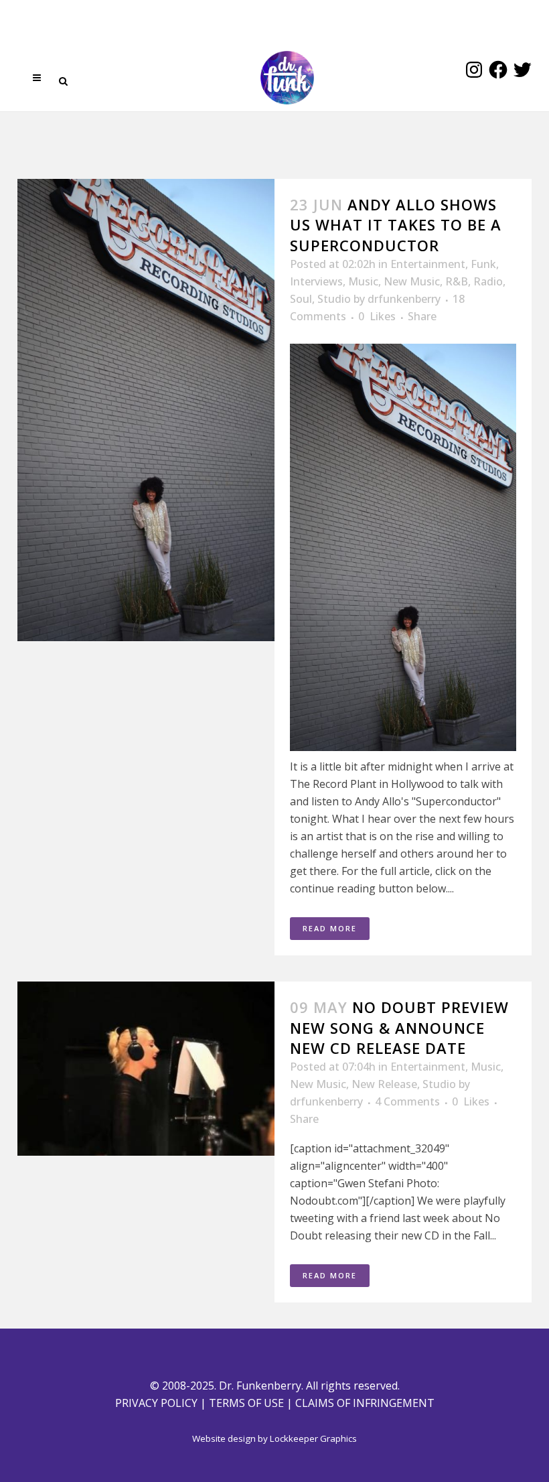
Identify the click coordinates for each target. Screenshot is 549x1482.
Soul (301, 298)
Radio (488, 281)
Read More (330, 928)
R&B (456, 281)
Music (363, 281)
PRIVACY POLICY (156, 1403)
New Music (412, 281)
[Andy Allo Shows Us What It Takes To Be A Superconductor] (145, 410)
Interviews (316, 281)
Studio (334, 298)
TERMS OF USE (246, 1403)
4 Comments (407, 1101)
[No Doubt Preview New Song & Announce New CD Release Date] (145, 1069)
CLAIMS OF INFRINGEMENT (365, 1403)
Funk (483, 264)
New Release (384, 1084)
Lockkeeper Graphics (313, 1438)
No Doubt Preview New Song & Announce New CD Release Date (399, 1027)
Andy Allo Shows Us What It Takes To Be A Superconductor (395, 224)
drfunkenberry (404, 298)
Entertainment (427, 264)
